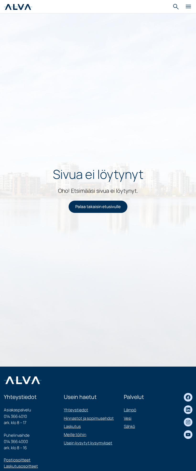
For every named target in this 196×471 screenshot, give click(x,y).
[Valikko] (188, 7)
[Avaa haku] (176, 7)
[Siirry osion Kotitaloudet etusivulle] (18, 6)
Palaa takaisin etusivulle (98, 206)
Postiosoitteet (17, 460)
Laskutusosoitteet (21, 466)
